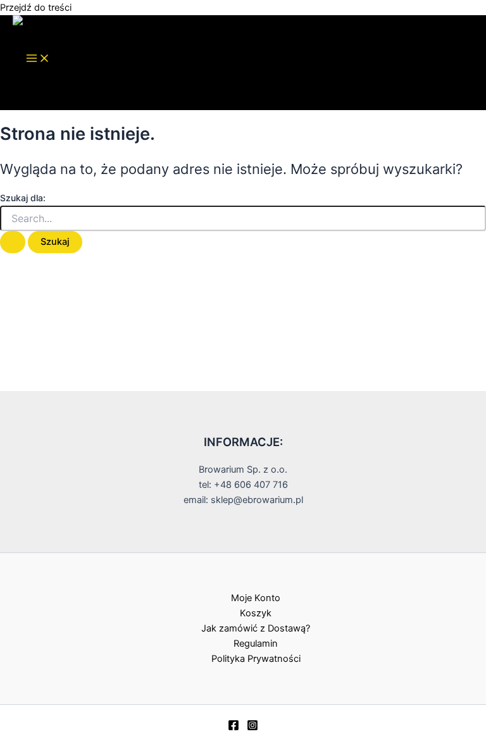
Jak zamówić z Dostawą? (255, 628)
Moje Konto (255, 598)
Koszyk (255, 613)
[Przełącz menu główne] (38, 59)
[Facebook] (233, 727)
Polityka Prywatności (256, 658)
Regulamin (256, 643)
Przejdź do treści (36, 7)
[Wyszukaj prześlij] (12, 242)
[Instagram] (252, 727)
